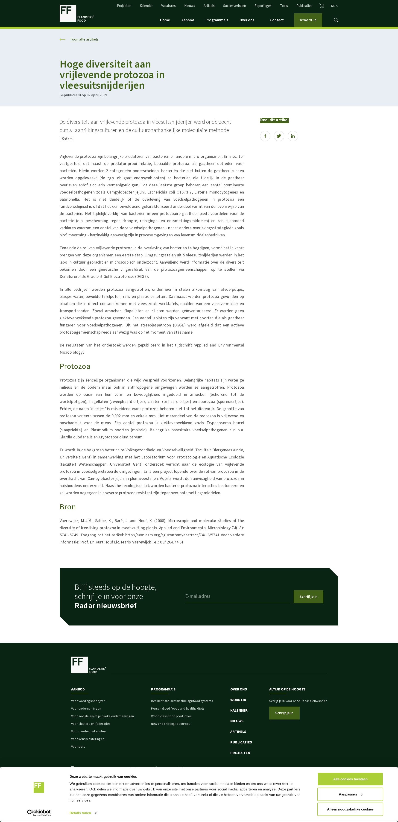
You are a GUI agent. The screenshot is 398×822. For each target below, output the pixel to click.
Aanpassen (348, 794)
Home (165, 20)
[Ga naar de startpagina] (77, 13)
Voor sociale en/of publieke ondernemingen (102, 716)
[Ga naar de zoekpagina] (336, 20)
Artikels (209, 6)
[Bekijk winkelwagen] (321, 5)
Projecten (124, 6)
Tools (284, 6)
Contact (277, 20)
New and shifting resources (170, 724)
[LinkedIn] (293, 136)
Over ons (247, 20)
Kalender (146, 6)
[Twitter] (279, 136)
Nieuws (189, 6)
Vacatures (168, 6)
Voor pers (78, 746)
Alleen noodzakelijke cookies (350, 809)
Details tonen (80, 813)
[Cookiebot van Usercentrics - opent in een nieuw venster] (39, 813)
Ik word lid (308, 20)
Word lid (238, 699)
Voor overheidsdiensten (88, 731)
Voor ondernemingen (86, 708)
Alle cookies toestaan (350, 779)
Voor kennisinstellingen (87, 739)
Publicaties (304, 6)
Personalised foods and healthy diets (178, 708)
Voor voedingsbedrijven (88, 701)
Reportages (263, 6)
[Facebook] (265, 136)
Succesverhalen (234, 6)
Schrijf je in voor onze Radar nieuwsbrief (298, 701)
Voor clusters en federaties (91, 724)
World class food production (171, 716)
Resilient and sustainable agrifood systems (182, 701)
